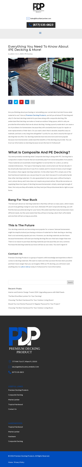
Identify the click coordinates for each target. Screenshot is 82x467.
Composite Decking (15, 395)
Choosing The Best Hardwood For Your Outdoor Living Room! (31, 300)
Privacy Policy (19, 462)
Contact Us (12, 409)
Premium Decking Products (18, 390)
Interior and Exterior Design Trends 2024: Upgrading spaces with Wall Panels (36, 292)
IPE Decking (28, 54)
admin (12, 54)
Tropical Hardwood (15, 404)
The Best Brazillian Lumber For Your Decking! (25, 296)
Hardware (12, 436)
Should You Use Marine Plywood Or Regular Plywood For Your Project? (34, 304)
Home (10, 462)
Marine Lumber (14, 400)
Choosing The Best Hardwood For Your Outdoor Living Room (30, 308)
